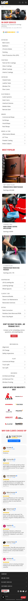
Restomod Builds (7, 296)
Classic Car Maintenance (10, 299)
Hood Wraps (6, 123)
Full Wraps (5, 120)
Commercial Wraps (8, 117)
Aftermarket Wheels (8, 134)
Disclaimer (4, 596)
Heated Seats (6, 80)
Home (2, 6)
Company (4, 574)
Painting (5, 52)
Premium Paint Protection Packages (11, 269)
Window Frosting (7, 382)
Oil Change (5, 350)
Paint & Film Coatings (9, 63)
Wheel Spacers (7, 289)
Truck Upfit (5, 365)
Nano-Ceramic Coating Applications (10, 227)
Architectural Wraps (8, 376)
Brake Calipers (7, 143)
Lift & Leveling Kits (8, 282)
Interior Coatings (7, 72)
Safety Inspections (8, 353)
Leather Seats (6, 83)
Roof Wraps (6, 126)
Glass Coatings (7, 66)
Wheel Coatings (7, 69)
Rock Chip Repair (7, 316)
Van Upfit (5, 368)
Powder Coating (7, 140)
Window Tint (6, 86)
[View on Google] (4, 448)
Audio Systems (7, 97)
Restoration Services (8, 303)
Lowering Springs (7, 286)
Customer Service (6, 586)
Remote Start (6, 109)
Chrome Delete (7, 49)
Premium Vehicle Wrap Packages (13, 187)
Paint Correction (7, 310)
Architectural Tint (7, 379)
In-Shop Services (6, 582)
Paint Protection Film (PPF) (10, 55)
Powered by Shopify (19, 599)
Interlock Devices (7, 103)
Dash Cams (6, 100)
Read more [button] (6, 469)
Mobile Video (6, 106)
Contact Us (14, 336)
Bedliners (5, 46)
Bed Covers (6, 43)
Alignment (5, 347)
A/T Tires (5, 137)
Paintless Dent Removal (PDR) (11, 313)
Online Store (5, 578)
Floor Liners (6, 89)
